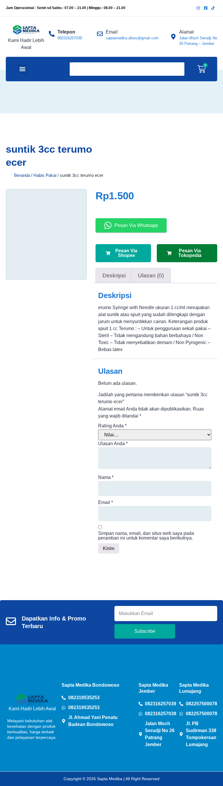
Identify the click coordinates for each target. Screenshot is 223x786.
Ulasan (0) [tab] (151, 275)
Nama (106, 477)
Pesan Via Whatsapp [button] (136, 225)
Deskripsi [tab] (114, 275)
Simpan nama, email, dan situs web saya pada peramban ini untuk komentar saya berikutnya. (146, 535)
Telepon (66, 31)
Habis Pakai (44, 175)
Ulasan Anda (113, 443)
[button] (22, 69)
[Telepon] (52, 34)
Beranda (22, 175)
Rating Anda (112, 426)
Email (105, 502)
